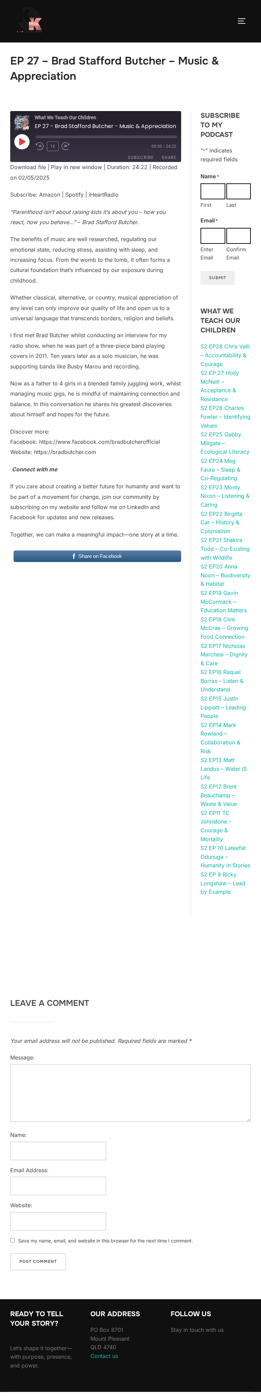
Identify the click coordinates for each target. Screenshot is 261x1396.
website (69, 507)
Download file (28, 167)
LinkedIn (138, 507)
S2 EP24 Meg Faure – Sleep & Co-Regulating (220, 469)
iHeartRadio (104, 194)
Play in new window (76, 167)
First (206, 205)
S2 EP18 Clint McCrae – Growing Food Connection (224, 628)
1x (52, 146)
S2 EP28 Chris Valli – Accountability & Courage (225, 355)
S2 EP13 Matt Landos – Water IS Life (224, 769)
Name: (18, 1134)
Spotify (74, 194)
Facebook (23, 517)
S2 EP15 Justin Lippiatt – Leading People (223, 707)
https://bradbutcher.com (65, 452)
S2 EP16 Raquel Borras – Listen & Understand (222, 681)
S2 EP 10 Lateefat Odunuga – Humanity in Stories (225, 857)
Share (169, 157)
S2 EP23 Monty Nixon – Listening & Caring (225, 496)
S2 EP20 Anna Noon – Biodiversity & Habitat (225, 575)
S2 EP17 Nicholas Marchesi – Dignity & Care (224, 654)
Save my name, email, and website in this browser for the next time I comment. (105, 1241)
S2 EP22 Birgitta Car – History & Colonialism (221, 522)
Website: (21, 1205)
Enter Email (207, 253)
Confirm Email (236, 253)
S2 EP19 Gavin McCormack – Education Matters (224, 602)
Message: (22, 1057)
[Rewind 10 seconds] (40, 146)
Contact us (104, 1356)
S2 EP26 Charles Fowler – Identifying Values (225, 416)
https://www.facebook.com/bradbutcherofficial (99, 441)
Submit (217, 277)
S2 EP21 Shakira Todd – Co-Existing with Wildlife (225, 549)
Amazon (49, 194)
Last (231, 205)
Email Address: (29, 1170)
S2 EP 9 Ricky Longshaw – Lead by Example (223, 883)
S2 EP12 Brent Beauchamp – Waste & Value (219, 795)
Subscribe (141, 157)
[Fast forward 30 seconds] (70, 146)
